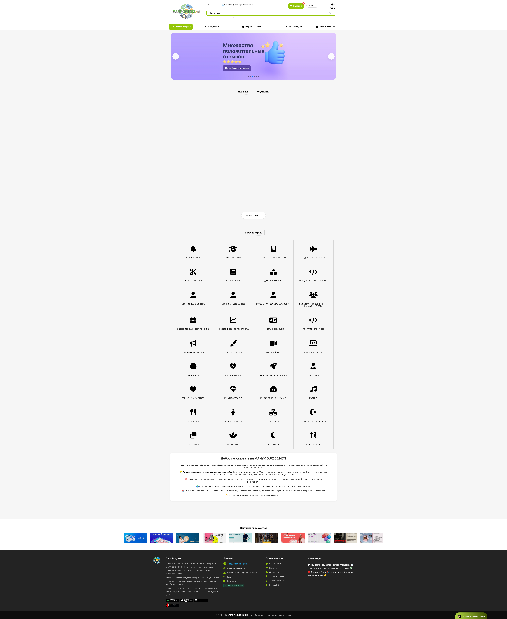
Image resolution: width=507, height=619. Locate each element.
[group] (253, 56)
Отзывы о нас (275, 572)
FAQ (229, 577)
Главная (210, 4)
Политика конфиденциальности (242, 572)
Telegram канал (276, 581)
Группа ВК (274, 585)
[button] (175, 56)
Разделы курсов (253, 232)
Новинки (243, 91)
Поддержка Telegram (237, 564)
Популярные (262, 91)
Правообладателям (236, 568)
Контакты (231, 581)
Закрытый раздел (277, 576)
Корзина (273, 568)
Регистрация (275, 564)
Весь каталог (255, 215)
